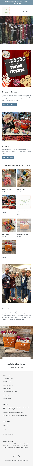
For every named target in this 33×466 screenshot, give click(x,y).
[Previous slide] (4, 359)
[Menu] (30, 10)
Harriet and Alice (13, 460)
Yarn (4, 429)
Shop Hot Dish (8, 157)
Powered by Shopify (23, 460)
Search (5, 425)
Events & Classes (9, 104)
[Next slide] (29, 359)
